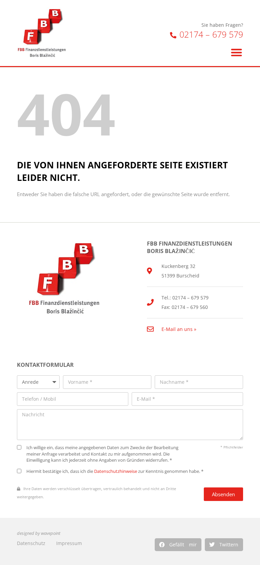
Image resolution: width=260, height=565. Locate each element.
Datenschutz (31, 543)
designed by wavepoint (38, 533)
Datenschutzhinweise (115, 471)
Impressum (69, 543)
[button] (178, 544)
